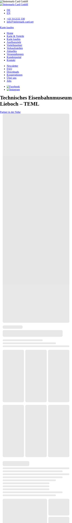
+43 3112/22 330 (16, 18)
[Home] (14, 4)
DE (8, 10)
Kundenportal (14, 57)
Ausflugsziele (14, 42)
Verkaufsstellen (15, 48)
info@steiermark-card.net (20, 21)
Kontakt (11, 60)
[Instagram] (13, 89)
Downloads (13, 71)
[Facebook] (13, 86)
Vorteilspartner (14, 45)
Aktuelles (12, 51)
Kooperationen (14, 74)
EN (8, 13)
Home (10, 33)
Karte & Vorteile (15, 36)
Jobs (9, 80)
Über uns (11, 77)
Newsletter (12, 65)
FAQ (9, 68)
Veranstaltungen (15, 54)
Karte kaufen (7, 27)
